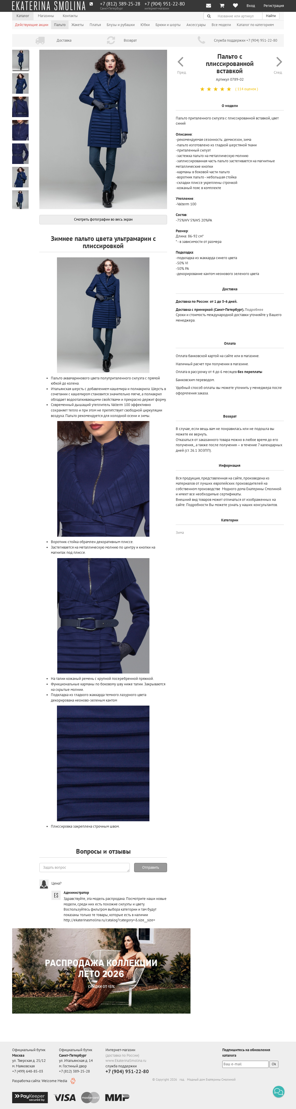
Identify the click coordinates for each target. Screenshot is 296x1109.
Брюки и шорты (168, 24)
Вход (251, 5)
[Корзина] (222, 6)
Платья (95, 24)
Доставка (64, 40)
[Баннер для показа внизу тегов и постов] (101, 971)
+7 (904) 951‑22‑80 (165, 3)
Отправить (150, 867)
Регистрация (274, 5)
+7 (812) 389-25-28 (120, 3)
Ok (274, 1064)
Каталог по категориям (255, 24)
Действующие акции (31, 24)
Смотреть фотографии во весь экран (103, 219)
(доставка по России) (122, 1055)
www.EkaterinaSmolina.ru (126, 1060)
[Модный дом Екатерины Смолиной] (49, 6)
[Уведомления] (208, 6)
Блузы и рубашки (121, 24)
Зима (180, 532)
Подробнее (254, 309)
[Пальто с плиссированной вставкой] (103, 129)
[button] (278, 1091)
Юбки (145, 24)
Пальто (60, 24)
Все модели (221, 24)
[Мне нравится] (235, 6)
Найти (271, 15)
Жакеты (77, 24)
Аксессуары (196, 24)
